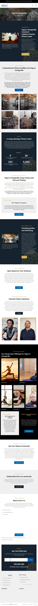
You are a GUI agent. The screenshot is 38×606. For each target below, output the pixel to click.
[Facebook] (24, 584)
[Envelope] (31, 584)
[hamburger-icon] (36, 5)
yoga (30, 186)
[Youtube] (29, 584)
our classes (8, 187)
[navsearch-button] (32, 5)
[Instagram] (26, 584)
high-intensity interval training (16, 186)
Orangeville (13, 75)
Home (15, 15)
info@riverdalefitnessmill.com (8, 512)
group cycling (26, 186)
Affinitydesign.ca (15, 604)
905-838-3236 (5, 514)
